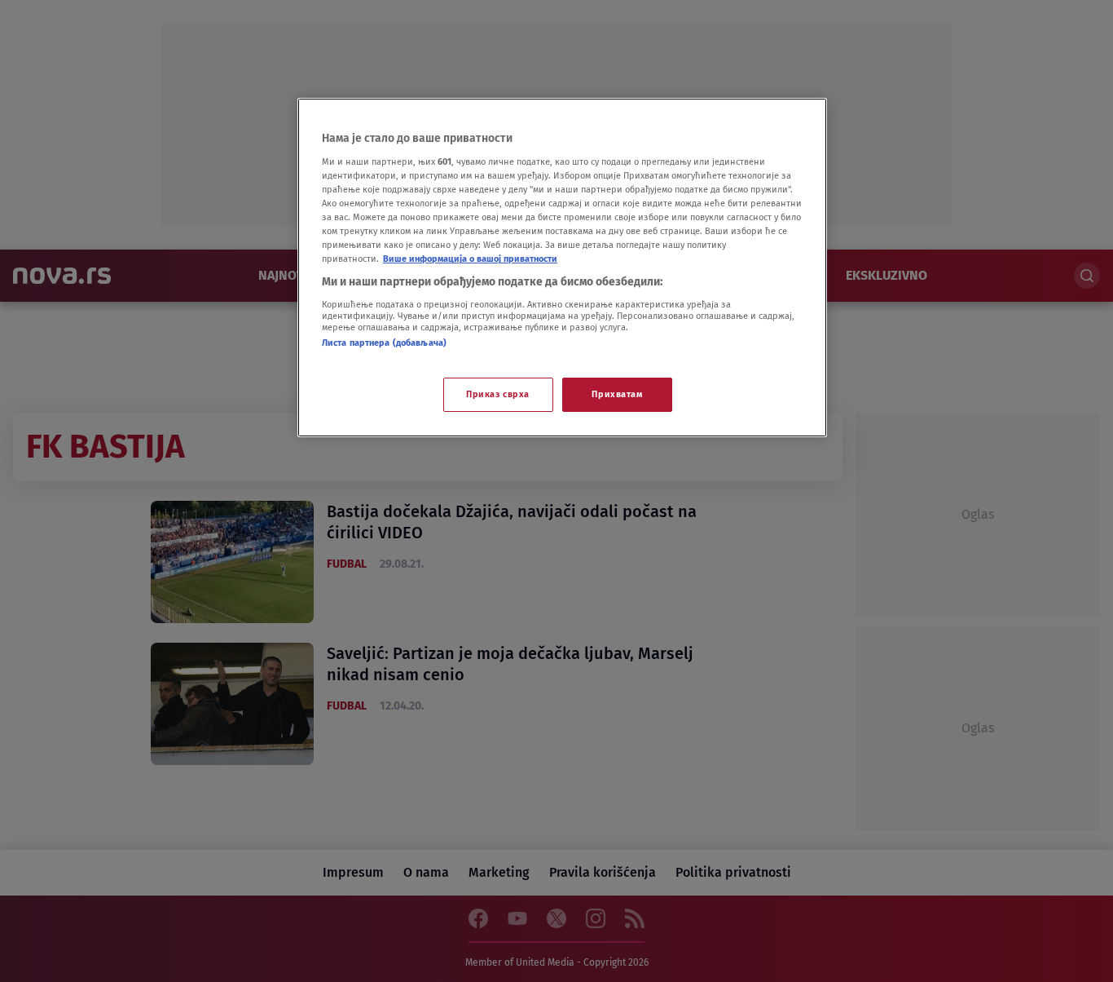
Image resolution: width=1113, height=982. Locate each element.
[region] (562, 267)
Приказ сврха (498, 394)
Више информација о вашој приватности (470, 258)
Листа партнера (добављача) (384, 342)
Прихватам (617, 394)
